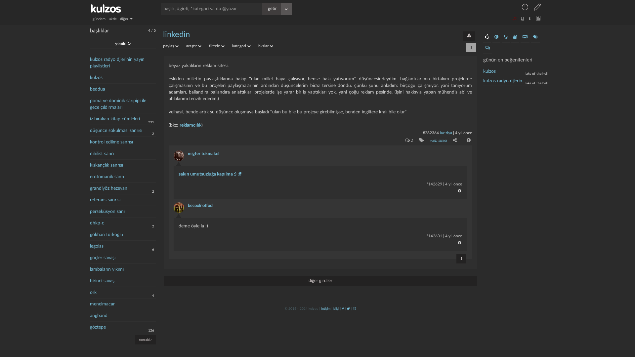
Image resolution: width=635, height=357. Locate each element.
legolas (97, 246)
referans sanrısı (105, 200)
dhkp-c (97, 223)
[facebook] (343, 308)
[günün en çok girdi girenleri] (525, 37)
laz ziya (446, 133)
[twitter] (348, 308)
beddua (97, 89)
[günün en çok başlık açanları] (535, 37)
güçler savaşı (102, 258)
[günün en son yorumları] (487, 48)
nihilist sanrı (102, 153)
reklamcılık (190, 125)
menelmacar (102, 304)
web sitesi (438, 140)
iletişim (325, 308)
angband (98, 315)
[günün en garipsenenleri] (496, 37)
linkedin (176, 35)
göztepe (98, 327)
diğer (124, 19)
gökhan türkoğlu (106, 234)
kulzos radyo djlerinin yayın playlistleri (117, 62)
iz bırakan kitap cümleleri (115, 119)
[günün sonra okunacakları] (515, 37)
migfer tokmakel (203, 154)
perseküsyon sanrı (108, 211)
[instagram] (354, 308)
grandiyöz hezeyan (108, 188)
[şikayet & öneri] (469, 36)
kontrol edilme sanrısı (111, 142)
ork (93, 292)
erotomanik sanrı (107, 177)
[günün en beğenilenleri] (487, 37)
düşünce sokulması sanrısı (116, 130)
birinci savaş (102, 281)
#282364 (431, 133)
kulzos (96, 77)
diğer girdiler (320, 281)
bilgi (336, 308)
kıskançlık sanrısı (106, 165)
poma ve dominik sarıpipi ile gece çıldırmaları (118, 104)
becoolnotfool (200, 206)
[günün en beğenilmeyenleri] (506, 37)
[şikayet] (468, 140)
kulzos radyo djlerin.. (503, 81)
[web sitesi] (420, 140)
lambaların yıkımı (107, 269)
